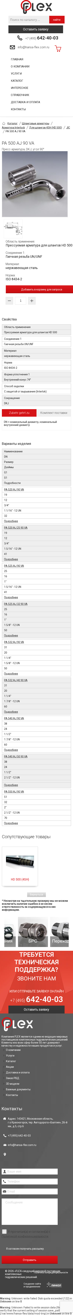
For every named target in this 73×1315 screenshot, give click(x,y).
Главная (17, 59)
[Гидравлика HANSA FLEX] (36, 7)
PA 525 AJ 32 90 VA (16, 603)
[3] (53, 932)
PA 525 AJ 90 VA (14, 565)
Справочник (20, 95)
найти (56, 19)
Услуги (16, 73)
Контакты (18, 109)
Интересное (19, 88)
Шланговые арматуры (35, 123)
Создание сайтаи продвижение (32, 1285)
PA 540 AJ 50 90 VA (16, 756)
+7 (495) (41, 38)
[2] (20, 932)
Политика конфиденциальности (51, 1272)
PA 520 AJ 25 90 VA (16, 527)
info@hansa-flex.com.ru (33, 47)
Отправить (29, 1259)
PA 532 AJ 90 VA (14, 642)
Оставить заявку (35, 29)
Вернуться (36, 894)
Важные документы (18, 1089)
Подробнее (11, 521)
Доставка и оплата (25, 102)
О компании (20, 66)
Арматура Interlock (13, 127)
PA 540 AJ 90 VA (14, 718)
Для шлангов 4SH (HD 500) (45, 127)
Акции (10, 1066)
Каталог (17, 80)
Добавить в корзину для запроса (41, 289)
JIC (68, 127)
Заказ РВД (12, 1078)
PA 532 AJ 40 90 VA (16, 680)
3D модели (12, 1083)
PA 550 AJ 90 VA (14, 791)
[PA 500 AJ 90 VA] (35, 184)
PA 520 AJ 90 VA (14, 489)
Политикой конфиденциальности (24, 1236)
